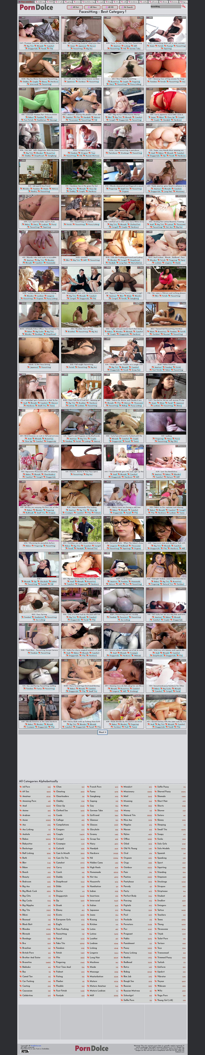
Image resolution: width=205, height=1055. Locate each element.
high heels (103, 868)
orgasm (124, 191)
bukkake (36, 967)
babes (30, 117)
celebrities (36, 996)
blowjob (40, 46)
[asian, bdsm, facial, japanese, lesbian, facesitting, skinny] (166, 386)
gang (69, 2)
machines (103, 962)
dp (164, 156)
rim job (137, 977)
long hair (167, 191)
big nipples (36, 906)
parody (137, 887)
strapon (83, 153)
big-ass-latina (187, 2)
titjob (171, 934)
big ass (89, 49)
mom (137, 806)
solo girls (171, 844)
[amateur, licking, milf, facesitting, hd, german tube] (124, 29)
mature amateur (103, 986)
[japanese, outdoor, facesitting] (81, 65)
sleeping (171, 825)
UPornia (140, 53)
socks (171, 839)
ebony (44, 82)
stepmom (171, 877)
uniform (171, 967)
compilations (70, 825)
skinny (179, 406)
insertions (103, 896)
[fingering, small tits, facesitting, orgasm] (124, 172)
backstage (36, 849)
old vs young (137, 849)
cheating (70, 792)
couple (35, 82)
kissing (103, 920)
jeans (103, 915)
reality (34, 191)
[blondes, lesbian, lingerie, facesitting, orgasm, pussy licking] (39, 279)
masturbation (136, 263)
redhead (29, 513)
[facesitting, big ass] (81, 457)
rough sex (137, 981)
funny (38, 689)
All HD (111, 7)
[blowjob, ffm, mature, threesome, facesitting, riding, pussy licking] (124, 386)
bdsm (128, 296)
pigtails (137, 906)
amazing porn (36, 801)
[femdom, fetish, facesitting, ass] (166, 65)
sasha (144, 2)
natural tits (92, 548)
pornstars (123, 617)
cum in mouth (70, 853)
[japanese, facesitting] (39, 350)
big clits (173, 441)
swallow (171, 901)
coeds (70, 815)
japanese (82, 46)
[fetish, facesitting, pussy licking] (81, 207)
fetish (160, 46)
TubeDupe (181, 17)
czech (70, 872)
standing (171, 872)
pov (126, 584)
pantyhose (112, 153)
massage (53, 120)
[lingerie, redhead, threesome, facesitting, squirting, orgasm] (124, 529)
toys (93, 153)
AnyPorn (54, 53)
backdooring (89, 2)
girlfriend (103, 815)
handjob (86, 117)
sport (171, 863)
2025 (51, 2)
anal (153, 153)
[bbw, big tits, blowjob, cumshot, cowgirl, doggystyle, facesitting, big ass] (124, 100)
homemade (50, 263)
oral (137, 853)
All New (93, 7)
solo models (171, 849)
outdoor (81, 82)
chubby (25, 82)
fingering (136, 82)
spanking (171, 858)
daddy (70, 877)
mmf (137, 796)
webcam (137, 656)
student (171, 896)
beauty (36, 877)
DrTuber (182, 53)
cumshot (50, 46)
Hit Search (128, 7)
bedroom (36, 882)
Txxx (141, 17)
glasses (54, 403)
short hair (171, 801)
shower (171, 811)
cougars (70, 830)
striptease (171, 891)
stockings (124, 153)
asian (72, 46)
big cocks (39, 332)
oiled (137, 844)
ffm (51, 49)
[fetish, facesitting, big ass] (81, 350)
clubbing (40, 2)
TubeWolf (96, 53)
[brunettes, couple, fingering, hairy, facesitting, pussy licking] (124, 65)
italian (103, 906)
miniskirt (137, 787)
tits (117, 2)
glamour (103, 820)
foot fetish (28, 120)
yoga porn (171, 996)
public (137, 939)
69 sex (36, 792)
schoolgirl (137, 996)
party (137, 891)
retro (137, 967)
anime (36, 811)
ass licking (40, 620)
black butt (36, 924)
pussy (53, 224)
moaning (137, 801)
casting (36, 986)
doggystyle (32, 49)
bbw (109, 117)
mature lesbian (103, 991)
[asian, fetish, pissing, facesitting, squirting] (166, 29)
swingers (171, 906)
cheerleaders (49, 474)
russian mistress (92, 156)
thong (171, 924)
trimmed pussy (171, 958)
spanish (171, 853)
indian (53, 581)
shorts (171, 806)
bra (36, 943)
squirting (167, 49)
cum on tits (70, 858)
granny (103, 834)
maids (45, 189)
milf (135, 46)
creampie (69, 513)
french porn (103, 787)
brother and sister (36, 958)
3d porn (36, 787)
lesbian (44, 224)
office (137, 839)
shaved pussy (171, 792)
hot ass (168, 227)
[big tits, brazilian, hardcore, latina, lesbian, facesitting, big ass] (81, 386)
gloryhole (44, 581)
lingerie (168, 263)
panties (137, 877)
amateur (116, 46)
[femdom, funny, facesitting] (39, 672)
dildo (70, 887)
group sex (135, 370)
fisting (70, 977)
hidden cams (103, 863)
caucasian (36, 991)
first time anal (70, 967)
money (137, 811)
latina (170, 224)
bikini (161, 117)
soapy (171, 834)
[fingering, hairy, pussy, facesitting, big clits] (166, 422)
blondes (39, 153)
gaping (103, 801)
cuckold (70, 849)
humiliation (41, 120)
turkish (171, 962)
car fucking (36, 981)
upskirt (171, 972)
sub (124, 2)
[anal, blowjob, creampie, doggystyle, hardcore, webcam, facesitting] (124, 636)
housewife (103, 882)
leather (103, 939)
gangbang (51, 156)
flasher (70, 981)
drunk (70, 906)
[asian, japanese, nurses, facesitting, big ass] (81, 29)
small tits (124, 189)
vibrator (171, 977)
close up (170, 117)
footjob (43, 584)
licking (127, 46)
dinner (164, 2)
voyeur (171, 981)
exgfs (70, 924)
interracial (33, 84)
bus (36, 972)
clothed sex (135, 224)
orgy (137, 863)
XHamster (96, 17)
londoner (134, 2)
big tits (29, 46)
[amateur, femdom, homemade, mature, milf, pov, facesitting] (124, 564)
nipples (137, 825)
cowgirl (112, 120)
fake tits (70, 943)
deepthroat (39, 156)
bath (36, 858)
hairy (111, 84)
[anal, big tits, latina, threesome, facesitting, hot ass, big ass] (166, 207)
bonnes (175, 2)
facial (43, 49)
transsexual (171, 953)
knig (109, 2)
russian (166, 334)
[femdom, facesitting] (39, 636)
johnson (154, 2)
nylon (167, 370)
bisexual (36, 920)
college (70, 820)
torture (171, 943)
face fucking (70, 929)
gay (103, 806)
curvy (70, 868)
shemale (171, 796)
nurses (92, 46)
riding (124, 406)
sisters (171, 815)
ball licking (36, 853)
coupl (100, 2)
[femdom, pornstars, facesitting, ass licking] (124, 600)
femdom (153, 82)
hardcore (54, 82)
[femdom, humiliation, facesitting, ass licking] (39, 600)
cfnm (70, 787)
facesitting (77, 49)
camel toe (36, 977)
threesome (73, 120)
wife (171, 991)
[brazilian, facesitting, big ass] (81, 314)
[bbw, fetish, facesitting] (166, 279)
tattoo (171, 910)
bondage (38, 334)
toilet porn (171, 939)
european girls (70, 920)
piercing (137, 901)
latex (103, 929)
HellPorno (54, 17)
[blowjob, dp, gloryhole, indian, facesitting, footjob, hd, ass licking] (39, 564)
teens (51, 406)
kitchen (103, 924)
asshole (36, 834)
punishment (137, 943)
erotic (70, 915)
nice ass (137, 820)
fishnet (97, 513)
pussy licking (135, 84)
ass (183, 82)
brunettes (114, 82)
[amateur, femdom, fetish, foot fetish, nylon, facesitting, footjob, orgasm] (166, 350)
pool (126, 727)
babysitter (36, 844)
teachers (171, 915)
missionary (179, 191)
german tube (134, 49)
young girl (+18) (171, 1000)
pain (137, 872)
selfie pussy (171, 787)
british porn (36, 953)
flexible (70, 986)
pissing (169, 46)
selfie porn (137, 1000)
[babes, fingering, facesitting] (39, 529)
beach (36, 872)
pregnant (137, 934)
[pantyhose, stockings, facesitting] (124, 136)
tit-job (60, 2)
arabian (36, 815)
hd (124, 49)
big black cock (36, 891)
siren (77, 2)
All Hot (75, 7)
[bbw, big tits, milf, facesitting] (81, 243)
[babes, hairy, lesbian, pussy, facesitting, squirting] (39, 207)
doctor (70, 891)
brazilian (71, 332)
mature (97, 117)
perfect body (137, 896)
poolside (137, 920)
